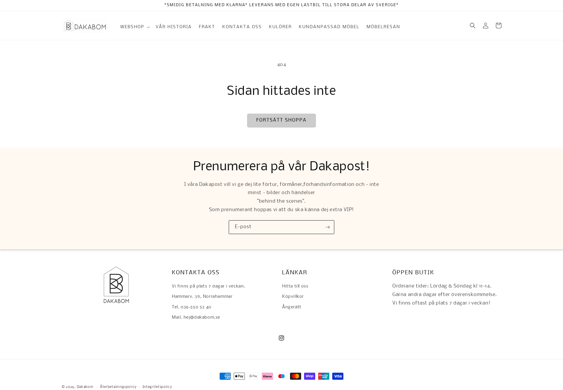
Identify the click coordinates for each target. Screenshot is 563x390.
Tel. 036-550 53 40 (191, 307)
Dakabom (85, 387)
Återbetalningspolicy (118, 387)
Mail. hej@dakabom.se (196, 317)
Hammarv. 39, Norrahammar (202, 296)
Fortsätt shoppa (281, 120)
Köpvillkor (293, 296)
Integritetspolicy (157, 387)
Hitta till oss (295, 286)
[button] (134, 27)
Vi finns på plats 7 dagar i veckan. (208, 286)
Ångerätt (291, 307)
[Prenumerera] (327, 227)
